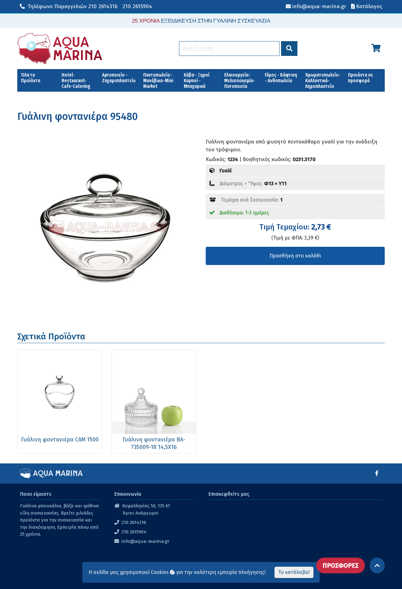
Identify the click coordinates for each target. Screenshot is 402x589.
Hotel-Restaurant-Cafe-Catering (76, 80)
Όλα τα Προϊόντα (30, 78)
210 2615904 (137, 6)
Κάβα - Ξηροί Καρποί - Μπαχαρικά (196, 80)
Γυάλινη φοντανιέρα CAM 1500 (60, 439)
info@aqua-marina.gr (145, 541)
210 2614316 (72, 6)
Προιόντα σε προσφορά (360, 78)
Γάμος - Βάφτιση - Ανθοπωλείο (281, 78)
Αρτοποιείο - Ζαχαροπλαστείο (119, 78)
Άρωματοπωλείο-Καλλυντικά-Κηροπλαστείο (322, 80)
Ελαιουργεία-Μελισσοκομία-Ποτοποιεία (239, 80)
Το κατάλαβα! (294, 572)
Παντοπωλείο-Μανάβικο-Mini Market (158, 80)
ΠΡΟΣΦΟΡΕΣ (341, 565)
